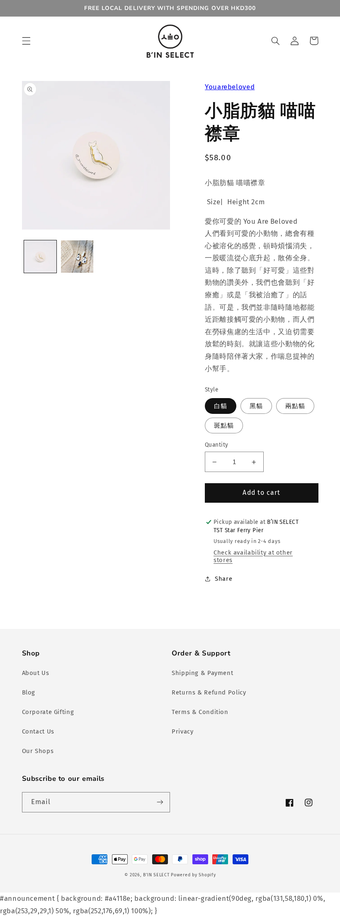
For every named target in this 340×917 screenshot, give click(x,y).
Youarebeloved (230, 87)
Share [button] (223, 578)
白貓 (220, 406)
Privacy (182, 731)
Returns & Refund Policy (209, 692)
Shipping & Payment (202, 673)
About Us (35, 673)
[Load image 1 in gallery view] (40, 256)
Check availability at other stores (253, 556)
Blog (29, 692)
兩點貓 (295, 406)
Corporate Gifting (48, 712)
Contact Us (38, 731)
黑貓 (256, 406)
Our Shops (38, 751)
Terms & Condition (200, 712)
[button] (26, 40)
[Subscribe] (160, 802)
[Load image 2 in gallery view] (77, 256)
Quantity (216, 444)
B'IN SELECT (156, 875)
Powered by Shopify (193, 875)
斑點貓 (224, 425)
